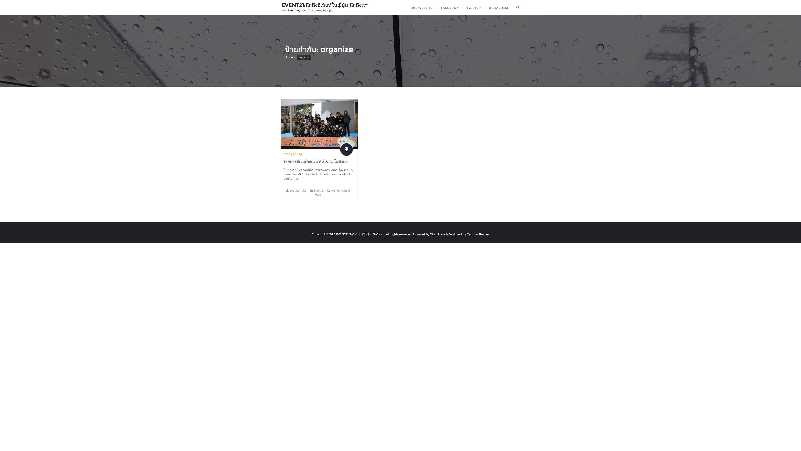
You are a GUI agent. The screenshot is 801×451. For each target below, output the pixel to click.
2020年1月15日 (293, 154)
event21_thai (298, 191)
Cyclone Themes (478, 234)
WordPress (437, 234)
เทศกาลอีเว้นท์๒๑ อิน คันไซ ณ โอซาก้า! (316, 161)
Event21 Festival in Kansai (332, 191)
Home (289, 57)
